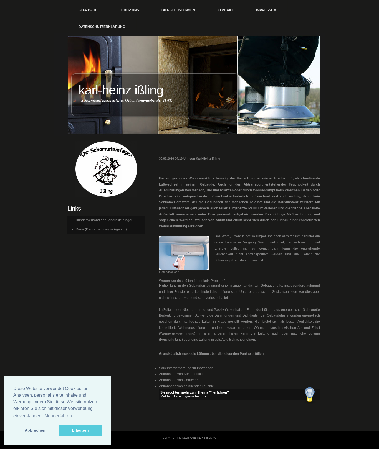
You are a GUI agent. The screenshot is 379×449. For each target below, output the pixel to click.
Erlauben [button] (80, 430)
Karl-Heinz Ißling (121, 90)
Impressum (266, 10)
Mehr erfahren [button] (58, 416)
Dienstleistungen (178, 10)
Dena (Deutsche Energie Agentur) (101, 229)
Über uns (130, 10)
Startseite (89, 10)
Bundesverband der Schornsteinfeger (104, 220)
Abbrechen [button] (35, 430)
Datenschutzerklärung (102, 27)
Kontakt (226, 10)
